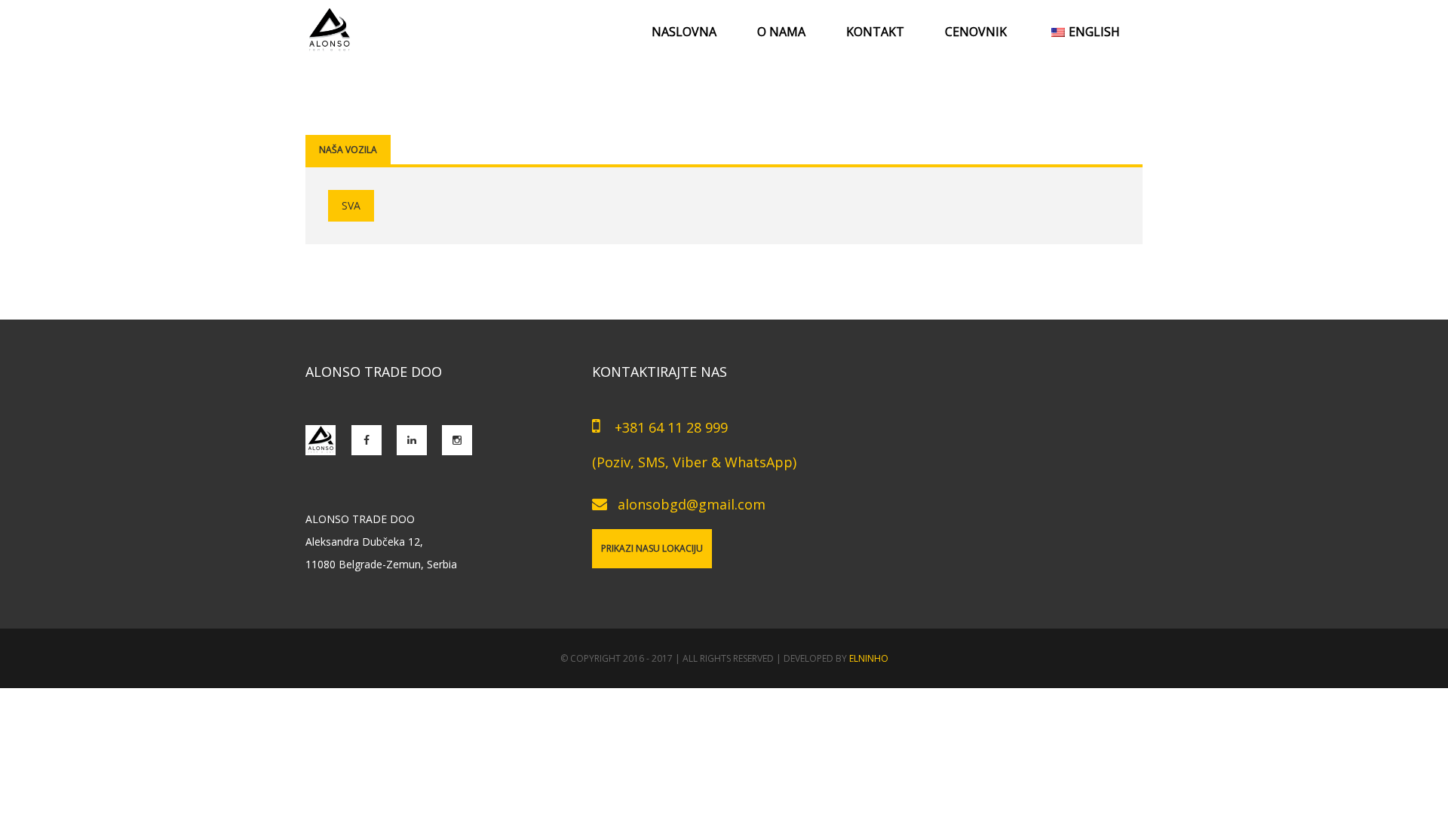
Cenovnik (976, 31)
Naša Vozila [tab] (348, 149)
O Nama (781, 31)
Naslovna (684, 31)
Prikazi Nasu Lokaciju (652, 548)
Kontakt (875, 31)
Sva (351, 205)
